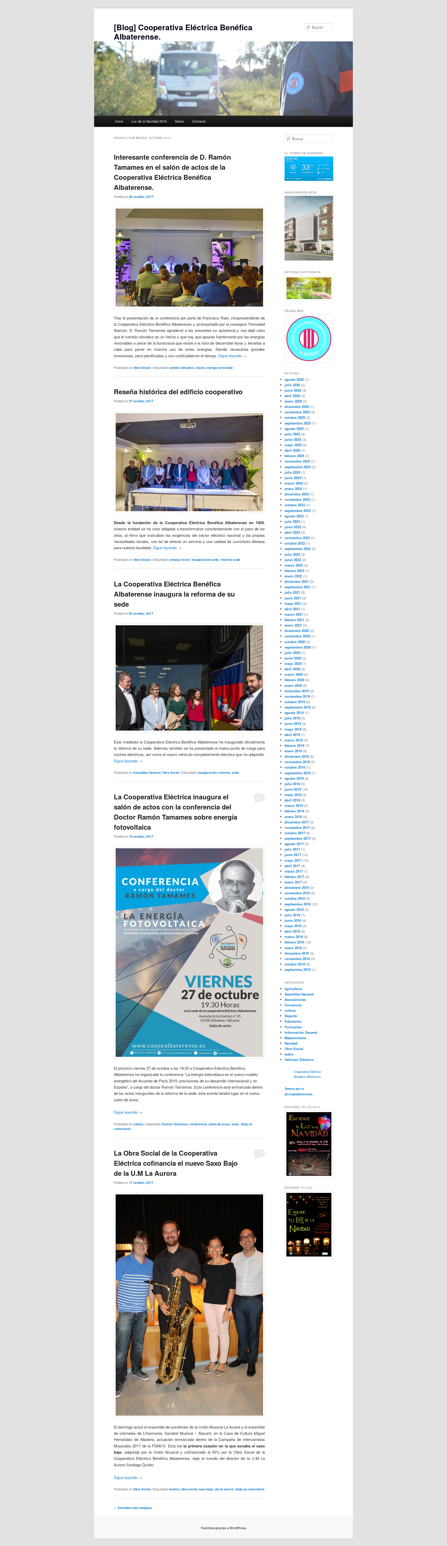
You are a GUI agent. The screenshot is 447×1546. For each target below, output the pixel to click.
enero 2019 (293, 750)
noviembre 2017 (297, 827)
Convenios (293, 1004)
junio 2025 (293, 439)
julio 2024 (292, 472)
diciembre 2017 (297, 822)
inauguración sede (205, 559)
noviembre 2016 (297, 892)
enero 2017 (293, 882)
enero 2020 (293, 685)
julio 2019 (292, 718)
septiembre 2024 (298, 466)
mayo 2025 (293, 444)
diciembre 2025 (297, 406)
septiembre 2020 (298, 647)
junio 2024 (293, 477)
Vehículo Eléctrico (299, 1059)
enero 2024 (293, 488)
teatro (289, 1054)
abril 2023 (292, 532)
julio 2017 (292, 849)
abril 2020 (292, 668)
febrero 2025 (294, 455)
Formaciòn (293, 1026)
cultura (138, 1124)
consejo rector (179, 559)
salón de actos (219, 1124)
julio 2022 (292, 554)
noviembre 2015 (297, 958)
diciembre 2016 (297, 887)
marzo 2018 (294, 805)
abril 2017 (292, 865)
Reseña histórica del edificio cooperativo (178, 391)
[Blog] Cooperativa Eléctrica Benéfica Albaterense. (183, 31)
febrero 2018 (294, 810)
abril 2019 (292, 734)
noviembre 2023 (297, 499)
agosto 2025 (294, 428)
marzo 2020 (294, 674)
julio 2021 (292, 592)
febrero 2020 (294, 679)
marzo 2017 (294, 871)
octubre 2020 (295, 641)
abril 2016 (292, 931)
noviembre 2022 (297, 537)
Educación (293, 1021)
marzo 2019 (294, 740)
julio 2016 (292, 914)
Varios (179, 121)
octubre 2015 (295, 964)
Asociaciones (295, 999)
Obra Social (141, 367)
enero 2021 (293, 625)
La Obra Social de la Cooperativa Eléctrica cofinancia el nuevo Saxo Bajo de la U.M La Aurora (176, 1163)
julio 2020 (292, 652)
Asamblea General (147, 772)
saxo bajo (206, 1489)
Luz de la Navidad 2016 (149, 121)
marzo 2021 (294, 614)
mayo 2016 (293, 925)
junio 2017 (293, 854)
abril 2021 (292, 608)
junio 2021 (293, 598)
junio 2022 (293, 559)
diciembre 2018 (297, 756)
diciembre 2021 (297, 581)
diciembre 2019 (297, 690)
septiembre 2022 (298, 548)
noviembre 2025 (297, 412)
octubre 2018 (295, 767)
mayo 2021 (293, 603)
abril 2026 (292, 395)
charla (200, 367)
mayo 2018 (293, 794)
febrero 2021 (294, 619)
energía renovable (219, 367)
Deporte (291, 1015)
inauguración (207, 772)
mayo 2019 (293, 729)
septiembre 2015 (298, 969)
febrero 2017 (294, 876)
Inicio (119, 121)
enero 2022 (293, 576)
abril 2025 (292, 450)
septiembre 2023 (298, 510)
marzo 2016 (294, 936)
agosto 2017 (294, 843)
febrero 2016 (294, 942)
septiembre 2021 (298, 586)
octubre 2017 (295, 832)
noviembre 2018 (297, 761)
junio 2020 (293, 658)
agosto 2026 (294, 379)
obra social (189, 1489)
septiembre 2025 (298, 423)
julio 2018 (292, 783)
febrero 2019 (294, 745)
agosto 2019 (294, 712)
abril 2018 (292, 800)
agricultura (293, 988)
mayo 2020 (293, 663)
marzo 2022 (294, 565)
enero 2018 (293, 816)
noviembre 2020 (297, 636)
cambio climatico (181, 367)
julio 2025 (292, 434)
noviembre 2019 (297, 696)
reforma (224, 772)
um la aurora (224, 1489)
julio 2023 (292, 521)
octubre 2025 (295, 417)
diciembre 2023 (297, 494)
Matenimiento (295, 1037)
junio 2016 (293, 920)
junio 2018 (293, 789)
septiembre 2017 (298, 838)
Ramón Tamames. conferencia (184, 1124)
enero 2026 (293, 401)
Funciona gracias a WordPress (223, 1528)
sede (235, 772)
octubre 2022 (295, 543)
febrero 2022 (294, 570)
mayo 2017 (293, 860)
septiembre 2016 (298, 904)
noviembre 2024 (297, 461)
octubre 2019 (295, 701)
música (174, 1489)
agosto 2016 (294, 909)
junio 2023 (293, 526)
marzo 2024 (294, 483)
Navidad (291, 1043)
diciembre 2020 (297, 630)
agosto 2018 (294, 778)
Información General (301, 1032)
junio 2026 (293, 390)
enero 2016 (293, 947)
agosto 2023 (294, 516)
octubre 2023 (295, 504)
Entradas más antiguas (133, 1507)
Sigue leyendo (232, 355)
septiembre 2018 (298, 772)
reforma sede (230, 559)
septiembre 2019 (298, 707)
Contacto (199, 121)
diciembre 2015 (297, 953)
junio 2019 (293, 723)
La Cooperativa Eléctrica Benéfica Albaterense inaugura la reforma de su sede (174, 594)
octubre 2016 (295, 898)
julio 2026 (292, 384)
